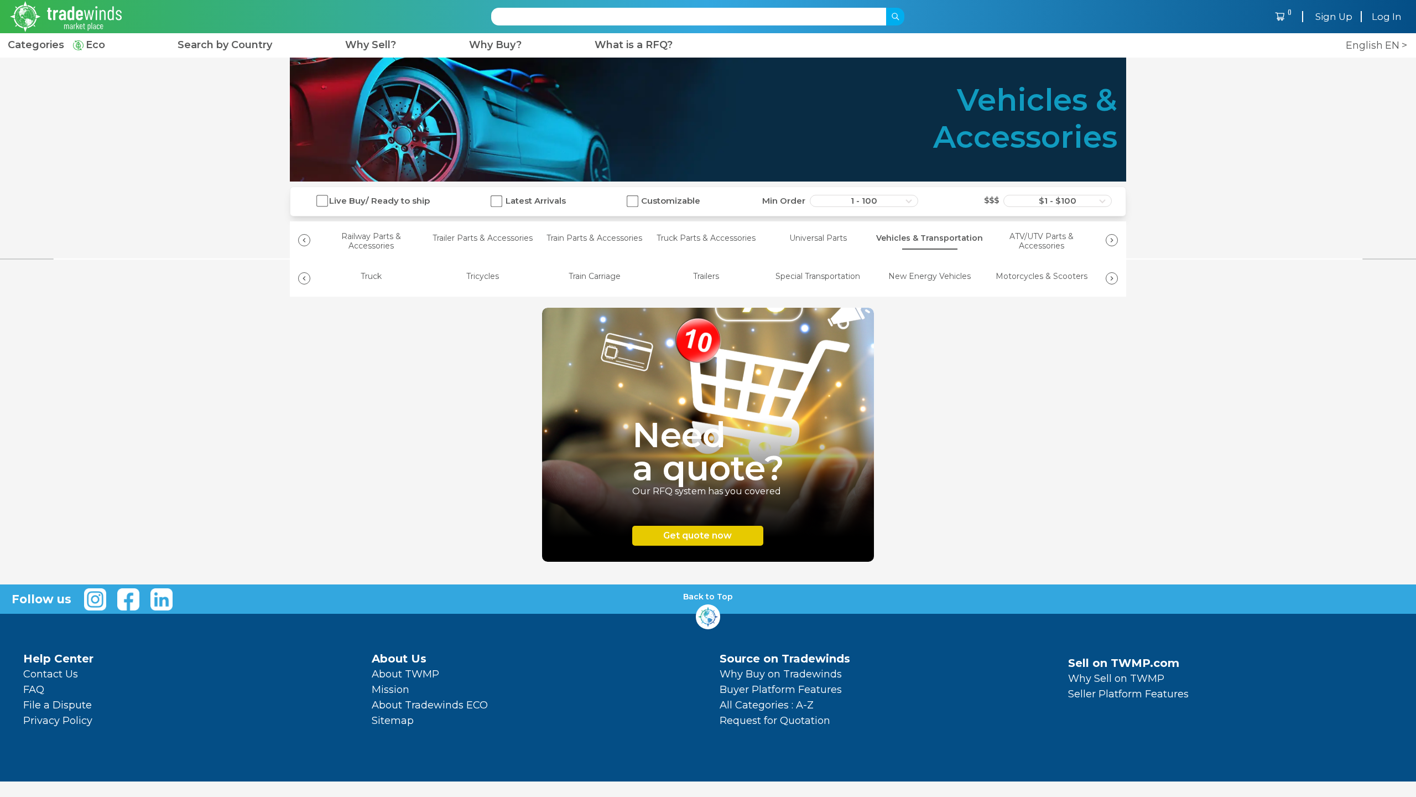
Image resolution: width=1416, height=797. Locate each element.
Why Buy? (495, 45)
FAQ (33, 690)
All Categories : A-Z (767, 705)
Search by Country (225, 45)
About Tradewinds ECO (430, 705)
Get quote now (697, 535)
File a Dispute (57, 705)
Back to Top (708, 597)
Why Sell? (370, 45)
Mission (390, 690)
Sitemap (393, 721)
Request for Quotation (775, 721)
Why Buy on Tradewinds (781, 674)
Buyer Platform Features (781, 690)
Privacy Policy (57, 721)
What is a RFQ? (634, 45)
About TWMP (405, 674)
